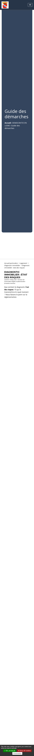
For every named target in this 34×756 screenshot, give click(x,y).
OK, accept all (10, 750)
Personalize (17, 753)
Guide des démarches (12, 127)
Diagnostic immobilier (12, 265)
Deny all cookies (25, 750)
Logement (23, 263)
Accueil (8, 123)
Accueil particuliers (11, 263)
